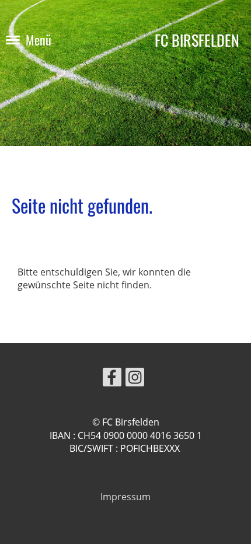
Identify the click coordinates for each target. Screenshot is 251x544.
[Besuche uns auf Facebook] (112, 379)
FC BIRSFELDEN (197, 39)
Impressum (125, 496)
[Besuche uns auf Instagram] (135, 379)
